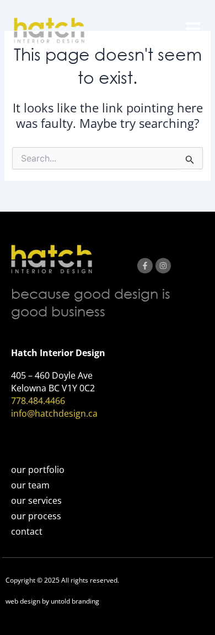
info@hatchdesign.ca (54, 413)
